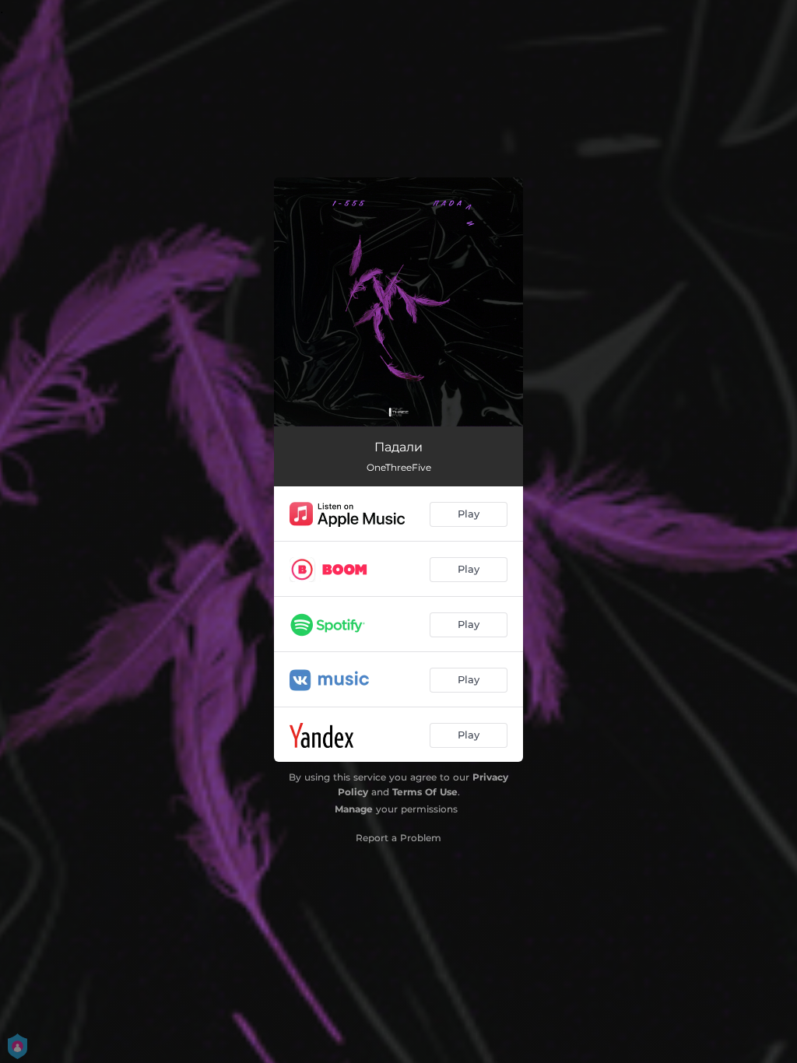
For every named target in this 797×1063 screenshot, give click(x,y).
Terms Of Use (425, 792)
